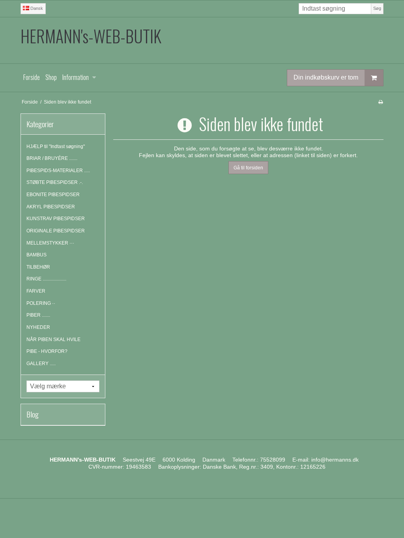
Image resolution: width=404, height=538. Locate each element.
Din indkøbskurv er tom (326, 77)
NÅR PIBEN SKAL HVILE (53, 339)
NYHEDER (38, 327)
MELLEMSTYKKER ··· (50, 243)
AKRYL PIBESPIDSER (50, 207)
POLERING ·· (40, 303)
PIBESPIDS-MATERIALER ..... (58, 170)
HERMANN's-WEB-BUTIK (91, 36)
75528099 (272, 459)
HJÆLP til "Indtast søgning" (55, 146)
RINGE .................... (46, 279)
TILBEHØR (38, 267)
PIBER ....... (38, 315)
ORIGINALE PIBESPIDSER (55, 231)
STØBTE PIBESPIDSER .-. (54, 182)
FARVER (35, 291)
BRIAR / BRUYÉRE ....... (51, 158)
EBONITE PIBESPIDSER (53, 194)
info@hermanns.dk (335, 459)
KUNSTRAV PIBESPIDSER (55, 218)
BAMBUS (36, 255)
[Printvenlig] (380, 102)
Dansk (36, 8)
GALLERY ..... (41, 363)
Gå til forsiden (248, 168)
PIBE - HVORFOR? (46, 351)
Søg (377, 8)
